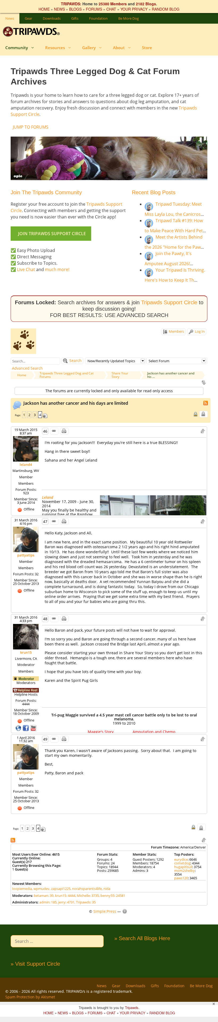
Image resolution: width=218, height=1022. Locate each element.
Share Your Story (120, 375)
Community (16, 47)
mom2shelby (184, 870)
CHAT (111, 9)
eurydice (181, 859)
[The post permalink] (54, 431)
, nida (106, 888)
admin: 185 (48, 902)
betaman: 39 (43, 895)
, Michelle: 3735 (87, 895)
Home (21, 375)
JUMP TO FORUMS (30, 127)
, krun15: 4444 (64, 895)
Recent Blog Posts (153, 192)
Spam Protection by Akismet (30, 996)
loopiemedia (22, 888)
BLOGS (75, 9)
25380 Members (113, 3)
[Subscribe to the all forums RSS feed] (13, 839)
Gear (28, 18)
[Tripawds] (32, 32)
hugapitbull (183, 866)
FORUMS (94, 9)
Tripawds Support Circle (169, 302)
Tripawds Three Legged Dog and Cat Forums (67, 375)
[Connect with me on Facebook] (26, 727)
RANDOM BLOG (165, 9)
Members (176, 331)
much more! (57, 269)
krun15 (26, 652)
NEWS (59, 9)
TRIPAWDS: (71, 3)
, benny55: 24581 (112, 895)
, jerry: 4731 (65, 902)
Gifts (74, 18)
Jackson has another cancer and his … (170, 375)
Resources (55, 47)
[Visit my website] (19, 727)
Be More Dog (128, 18)
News (9, 18)
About (119, 47)
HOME (44, 9)
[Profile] (26, 448)
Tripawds (132, 1007)
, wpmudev (40, 888)
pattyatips (25, 555)
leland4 (26, 464)
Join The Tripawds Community (46, 192)
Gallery (89, 47)
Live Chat (26, 269)
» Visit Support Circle (35, 964)
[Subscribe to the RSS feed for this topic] (206, 402)
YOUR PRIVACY (134, 9)
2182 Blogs (146, 3)
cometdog (182, 863)
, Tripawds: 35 (85, 902)
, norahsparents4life (86, 888)
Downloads (52, 18)
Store (147, 47)
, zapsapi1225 (59, 888)
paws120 (181, 878)
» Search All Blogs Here (142, 938)
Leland (47, 497)
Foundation (98, 18)
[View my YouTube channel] (33, 727)
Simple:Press (104, 911)
